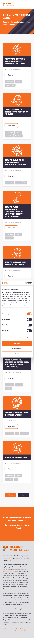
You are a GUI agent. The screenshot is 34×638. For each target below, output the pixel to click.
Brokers (18, 81)
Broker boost (18, 135)
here (19, 528)
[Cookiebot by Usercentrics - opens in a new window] (24, 283)
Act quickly (9, 135)
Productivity (24, 433)
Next (23, 495)
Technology (9, 479)
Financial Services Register (10, 571)
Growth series (10, 81)
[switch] (27, 319)
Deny (17, 354)
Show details (24, 338)
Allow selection (17, 348)
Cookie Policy (22, 631)
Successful (19, 384)
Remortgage (9, 238)
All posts (10, 495)
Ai (24, 182)
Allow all (17, 343)
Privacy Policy (13, 631)
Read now (11, 75)
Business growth (10, 85)
